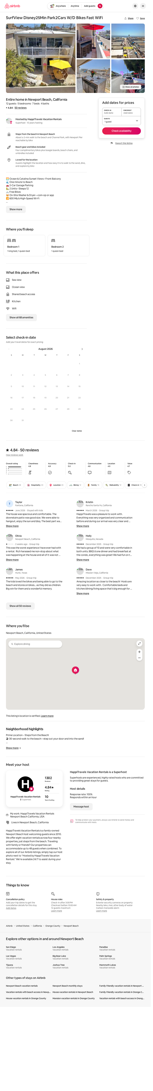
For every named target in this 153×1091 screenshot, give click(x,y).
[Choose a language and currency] (135, 6)
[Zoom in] (139, 652)
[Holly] (80, 537)
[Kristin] (80, 503)
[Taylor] (9, 503)
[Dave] (80, 571)
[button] (79, 363)
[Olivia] (9, 537)
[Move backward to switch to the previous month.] (9, 349)
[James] (9, 571)
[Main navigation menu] (143, 6)
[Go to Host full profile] (34, 788)
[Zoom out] (139, 658)
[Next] (144, 485)
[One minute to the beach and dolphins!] (128, 41)
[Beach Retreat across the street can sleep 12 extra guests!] (128, 76)
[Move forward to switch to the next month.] (82, 349)
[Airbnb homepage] (12, 6)
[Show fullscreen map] (139, 643)
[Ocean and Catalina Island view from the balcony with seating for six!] (93, 76)
